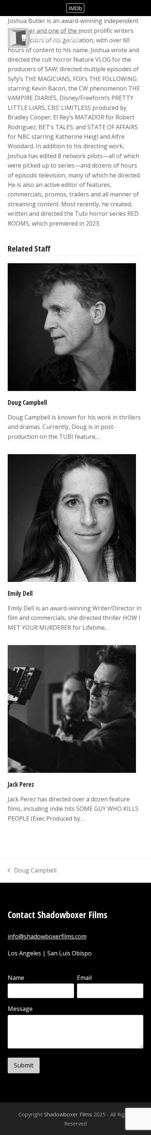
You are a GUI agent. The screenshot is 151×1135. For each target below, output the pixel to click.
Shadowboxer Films (68, 1114)
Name (16, 978)
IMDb (75, 8)
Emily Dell (20, 593)
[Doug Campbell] (72, 327)
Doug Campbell (27, 402)
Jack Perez (21, 784)
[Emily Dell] (72, 518)
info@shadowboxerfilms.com (47, 936)
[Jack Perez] (72, 708)
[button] (139, 38)
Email (84, 978)
